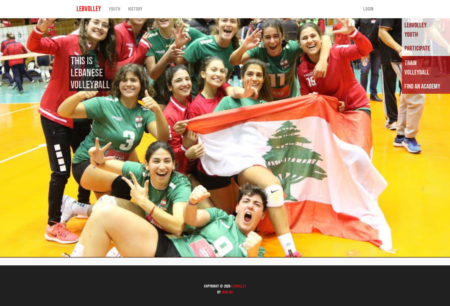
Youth (114, 9)
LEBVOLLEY (89, 9)
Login (368, 9)
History (135, 9)
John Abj (227, 292)
